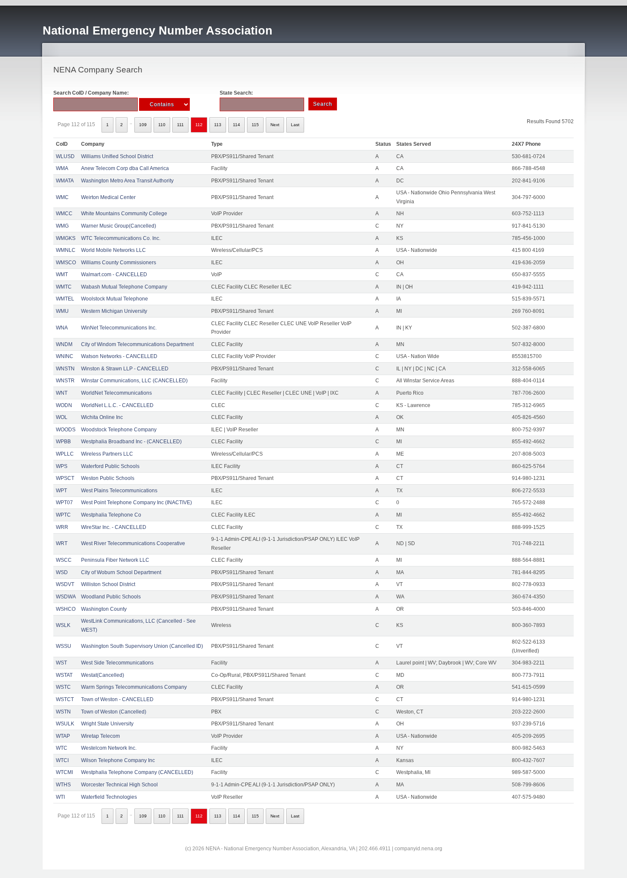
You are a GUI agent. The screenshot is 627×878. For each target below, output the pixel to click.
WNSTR (65, 381)
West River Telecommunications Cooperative (133, 543)
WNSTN (65, 369)
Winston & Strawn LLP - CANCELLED (124, 369)
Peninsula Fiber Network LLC (115, 560)
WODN (64, 405)
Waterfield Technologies (109, 797)
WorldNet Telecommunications (116, 393)
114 (236, 124)
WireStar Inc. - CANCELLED (113, 527)
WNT (61, 393)
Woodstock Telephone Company (119, 430)
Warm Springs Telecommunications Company (134, 687)
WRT (61, 543)
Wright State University (107, 724)
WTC (61, 748)
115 (255, 124)
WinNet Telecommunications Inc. (119, 328)
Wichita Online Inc (102, 417)
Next (274, 124)
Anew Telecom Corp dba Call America (125, 168)
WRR (62, 527)
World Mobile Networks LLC (113, 250)
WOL (61, 417)
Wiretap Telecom (100, 736)
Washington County (104, 609)
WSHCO (65, 609)
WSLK (63, 625)
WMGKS (65, 238)
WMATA (65, 181)
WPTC (63, 515)
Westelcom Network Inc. (108, 748)
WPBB (63, 442)
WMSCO (66, 263)
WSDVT (65, 584)
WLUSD (65, 156)
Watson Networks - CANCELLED (119, 356)
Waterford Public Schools (110, 466)
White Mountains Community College (124, 214)
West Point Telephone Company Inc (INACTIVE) (136, 502)
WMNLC (65, 250)
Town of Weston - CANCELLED (117, 699)
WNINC (64, 356)
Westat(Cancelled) (102, 675)
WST (61, 663)
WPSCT (65, 478)
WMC (62, 197)
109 (143, 124)
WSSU (63, 646)
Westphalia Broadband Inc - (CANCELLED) (131, 442)
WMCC (64, 214)
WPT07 (64, 502)
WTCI (62, 760)
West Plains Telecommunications (119, 491)
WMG (62, 226)
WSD (62, 572)
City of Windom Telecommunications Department (137, 344)
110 (161, 124)
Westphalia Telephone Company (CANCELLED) (137, 772)
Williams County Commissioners (118, 263)
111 (180, 124)
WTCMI (64, 772)
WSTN (63, 712)
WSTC (63, 687)
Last (295, 124)
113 (217, 124)
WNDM (64, 344)
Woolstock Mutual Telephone (114, 299)
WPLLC (65, 454)
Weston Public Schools (107, 478)
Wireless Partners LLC (107, 454)
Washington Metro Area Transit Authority (127, 181)
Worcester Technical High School (119, 785)
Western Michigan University (114, 311)
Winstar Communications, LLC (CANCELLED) (134, 381)
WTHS (63, 785)
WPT (61, 491)
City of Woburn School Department (121, 572)
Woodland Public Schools (111, 597)
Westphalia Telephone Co (111, 515)
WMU (62, 311)
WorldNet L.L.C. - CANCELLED (117, 405)
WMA (62, 168)
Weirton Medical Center (108, 197)
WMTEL (65, 299)
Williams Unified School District (117, 156)
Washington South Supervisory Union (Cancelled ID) (142, 646)
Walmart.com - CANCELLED (114, 274)
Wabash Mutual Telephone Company (124, 287)
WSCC (64, 560)
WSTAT (64, 675)
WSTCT (65, 699)
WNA (62, 328)
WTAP (63, 736)
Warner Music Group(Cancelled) (118, 226)
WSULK (65, 724)
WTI (60, 797)
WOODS (65, 430)
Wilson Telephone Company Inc (118, 760)
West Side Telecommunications (117, 663)
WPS (61, 466)
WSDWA (66, 597)
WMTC (64, 287)
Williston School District (108, 584)
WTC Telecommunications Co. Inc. (120, 238)
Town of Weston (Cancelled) (113, 712)
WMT (62, 274)
